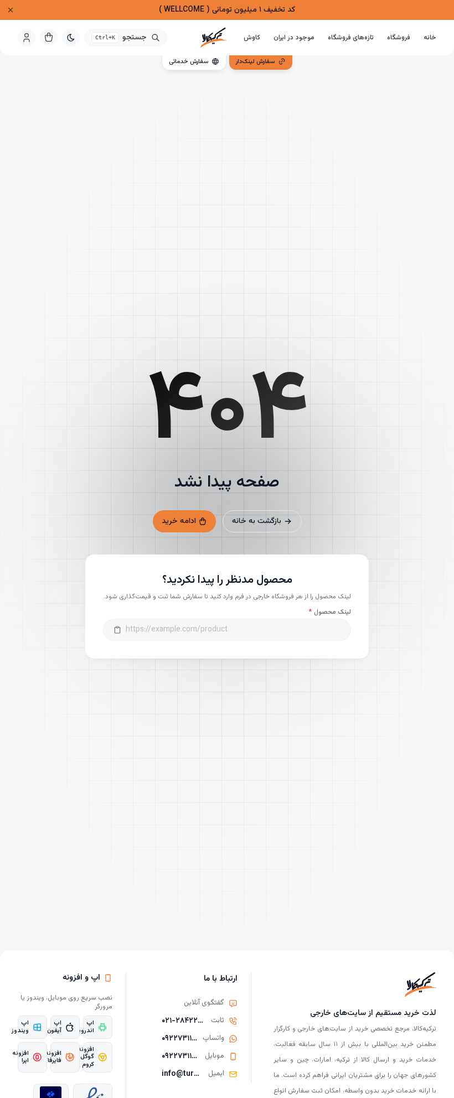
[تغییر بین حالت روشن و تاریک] (71, 37)
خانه (430, 38)
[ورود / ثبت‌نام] (26, 37)
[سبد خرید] (49, 37)
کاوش (252, 38)
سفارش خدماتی (188, 61)
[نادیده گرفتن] (10, 10)
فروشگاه (398, 38)
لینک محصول (329, 612)
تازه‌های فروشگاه (351, 38)
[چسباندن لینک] (117, 630)
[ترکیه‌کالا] (213, 38)
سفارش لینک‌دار (255, 61)
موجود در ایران (294, 38)
